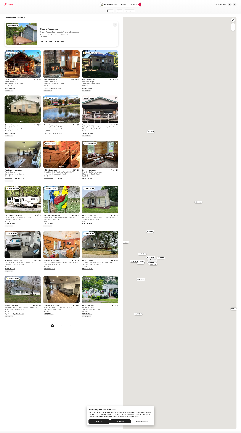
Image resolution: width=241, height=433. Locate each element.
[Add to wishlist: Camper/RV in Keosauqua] (38, 188)
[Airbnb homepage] (9, 4)
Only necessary (120, 421)
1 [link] (52, 326)
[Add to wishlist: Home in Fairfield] (115, 278)
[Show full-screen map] (233, 20)
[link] (48, 325)
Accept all (99, 421)
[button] (46, 41)
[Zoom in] (233, 25)
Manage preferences (142, 421)
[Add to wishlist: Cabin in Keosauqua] (38, 52)
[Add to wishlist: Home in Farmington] (38, 278)
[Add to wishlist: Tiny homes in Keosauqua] (77, 188)
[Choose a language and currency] (230, 4)
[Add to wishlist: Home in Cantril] (115, 233)
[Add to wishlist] (115, 25)
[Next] (74, 325)
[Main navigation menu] (234, 4)
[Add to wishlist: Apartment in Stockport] (77, 278)
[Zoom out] (233, 29)
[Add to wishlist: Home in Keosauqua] (115, 52)
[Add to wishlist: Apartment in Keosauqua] (38, 143)
